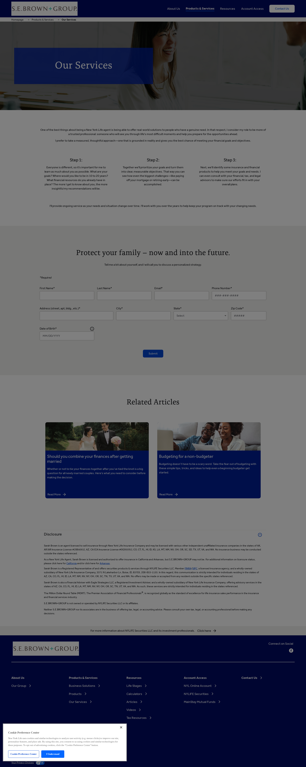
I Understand (53, 754)
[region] (65, 742)
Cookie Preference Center (23, 754)
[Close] (121, 727)
